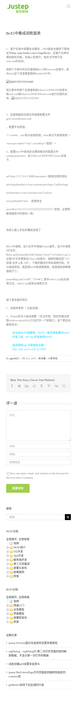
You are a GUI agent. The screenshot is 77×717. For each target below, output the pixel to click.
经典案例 (19, 572)
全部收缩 (24, 539)
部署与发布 (20, 567)
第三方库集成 (22, 563)
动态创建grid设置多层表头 (24, 663)
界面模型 (19, 613)
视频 (16, 543)
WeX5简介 (20, 547)
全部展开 (11, 539)
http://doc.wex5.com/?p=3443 (29, 349)
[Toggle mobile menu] (69, 6)
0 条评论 (52, 358)
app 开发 (28, 345)
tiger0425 (14, 358)
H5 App (30, 336)
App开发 (19, 555)
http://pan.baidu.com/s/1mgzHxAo (30, 52)
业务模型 (19, 609)
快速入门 (19, 605)
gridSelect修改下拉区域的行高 (26, 684)
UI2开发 (18, 551)
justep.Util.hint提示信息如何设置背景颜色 (33, 642)
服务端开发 (20, 559)
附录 (16, 576)
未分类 (42, 358)
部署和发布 (20, 617)
